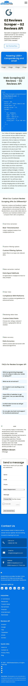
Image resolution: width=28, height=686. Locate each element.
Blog (2, 655)
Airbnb (3, 635)
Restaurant (4, 601)
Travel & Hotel (5, 604)
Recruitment (5, 607)
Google (3, 627)
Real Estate (4, 615)
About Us (4, 647)
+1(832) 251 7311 (12, 543)
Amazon (3, 624)
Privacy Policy (5, 653)
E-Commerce (5, 599)
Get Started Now (11, 46)
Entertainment (5, 612)
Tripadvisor (4, 632)
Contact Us (4, 650)
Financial (4, 609)
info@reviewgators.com (15, 553)
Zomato (3, 638)
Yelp (2, 630)
